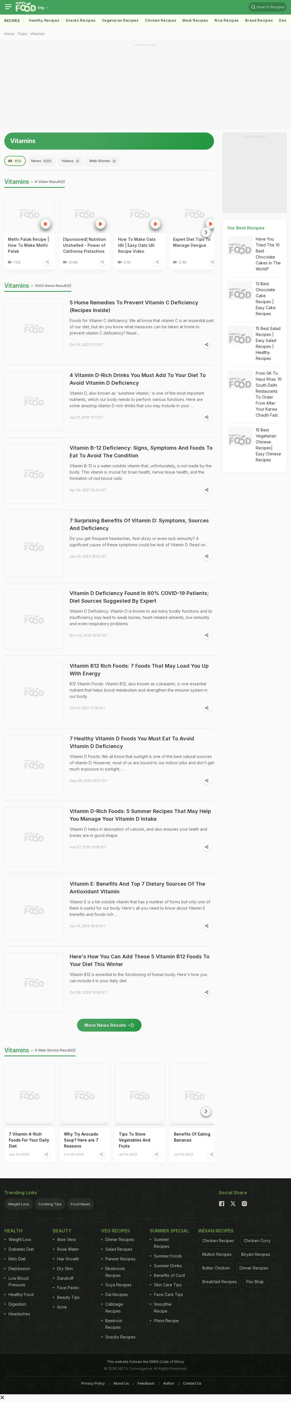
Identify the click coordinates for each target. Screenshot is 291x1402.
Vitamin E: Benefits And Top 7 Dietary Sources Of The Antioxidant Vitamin (137, 887)
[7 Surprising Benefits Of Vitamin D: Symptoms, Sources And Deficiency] (34, 546)
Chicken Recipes (160, 20)
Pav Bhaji (254, 1281)
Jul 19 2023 (128, 1154)
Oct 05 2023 (74, 1154)
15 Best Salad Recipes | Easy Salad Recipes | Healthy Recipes (268, 343)
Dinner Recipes (119, 1239)
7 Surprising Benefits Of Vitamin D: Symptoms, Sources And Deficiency (139, 524)
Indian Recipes (216, 1231)
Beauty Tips (68, 1297)
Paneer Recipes (120, 1258)
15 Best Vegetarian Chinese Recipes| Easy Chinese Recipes (268, 444)
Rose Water (68, 1249)
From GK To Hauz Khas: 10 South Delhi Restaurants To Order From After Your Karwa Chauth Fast (269, 394)
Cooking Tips (50, 1204)
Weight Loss (18, 1204)
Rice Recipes (227, 20)
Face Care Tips (168, 1294)
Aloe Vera (66, 1239)
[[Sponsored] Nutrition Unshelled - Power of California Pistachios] (85, 214)
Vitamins (37, 34)
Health (13, 1231)
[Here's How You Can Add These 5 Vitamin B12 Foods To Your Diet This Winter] (34, 982)
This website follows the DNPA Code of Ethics (145, 1362)
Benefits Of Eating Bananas (192, 1137)
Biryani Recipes (255, 1254)
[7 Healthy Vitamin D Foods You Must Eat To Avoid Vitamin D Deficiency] (34, 764)
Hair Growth (68, 1258)
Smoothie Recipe (163, 1307)
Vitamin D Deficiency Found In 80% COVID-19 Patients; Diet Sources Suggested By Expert (139, 597)
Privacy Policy (93, 1383)
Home (9, 34)
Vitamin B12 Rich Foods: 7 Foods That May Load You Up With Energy (139, 669)
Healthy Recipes (44, 20)
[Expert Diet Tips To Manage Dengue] (195, 214)
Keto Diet (17, 1258)
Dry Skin (65, 1268)
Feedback (146, 1383)
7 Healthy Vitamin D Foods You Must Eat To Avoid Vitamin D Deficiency (132, 742)
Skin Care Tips (168, 1284)
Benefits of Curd (169, 1275)
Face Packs (68, 1287)
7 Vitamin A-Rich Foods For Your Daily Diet (29, 1140)
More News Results (105, 1025)
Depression (19, 1268)
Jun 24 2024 (19, 1154)
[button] (206, 232)
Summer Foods (168, 1256)
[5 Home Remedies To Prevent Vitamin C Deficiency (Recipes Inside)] (34, 328)
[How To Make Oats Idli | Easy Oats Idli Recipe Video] (140, 214)
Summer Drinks (168, 1265)
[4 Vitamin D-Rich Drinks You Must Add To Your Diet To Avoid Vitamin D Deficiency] (34, 401)
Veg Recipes (115, 1231)
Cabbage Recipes (114, 1307)
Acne (62, 1307)
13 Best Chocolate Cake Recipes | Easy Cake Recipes (266, 298)
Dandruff (65, 1278)
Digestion (17, 1304)
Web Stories (102, 160)
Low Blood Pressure (18, 1281)
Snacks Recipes (80, 20)
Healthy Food (21, 1294)
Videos (70, 160)
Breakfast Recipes (219, 1281)
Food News (80, 1204)
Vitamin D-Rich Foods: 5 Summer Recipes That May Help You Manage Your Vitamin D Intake (140, 815)
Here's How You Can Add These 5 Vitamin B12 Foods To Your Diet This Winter (139, 960)
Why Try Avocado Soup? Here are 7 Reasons (81, 1140)
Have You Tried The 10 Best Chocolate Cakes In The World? (268, 254)
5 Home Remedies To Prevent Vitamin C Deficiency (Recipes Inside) (134, 306)
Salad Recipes (118, 1249)
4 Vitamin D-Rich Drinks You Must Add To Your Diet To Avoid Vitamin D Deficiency (138, 379)
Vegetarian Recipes (120, 20)
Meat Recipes (195, 20)
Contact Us (192, 1383)
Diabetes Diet (21, 1249)
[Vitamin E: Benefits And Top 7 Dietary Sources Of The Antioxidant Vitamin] (34, 910)
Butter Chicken (216, 1268)
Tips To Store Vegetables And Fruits (134, 1140)
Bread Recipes (259, 20)
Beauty (62, 1231)
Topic (22, 34)
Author (168, 1383)
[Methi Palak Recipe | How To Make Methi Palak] (30, 214)
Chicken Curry (257, 1240)
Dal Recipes (116, 1294)
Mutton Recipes (217, 1254)
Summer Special (169, 1231)
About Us (121, 1383)
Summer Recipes (161, 1243)
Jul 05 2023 (183, 1154)
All (14, 160)
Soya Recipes (118, 1284)
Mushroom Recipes (115, 1272)
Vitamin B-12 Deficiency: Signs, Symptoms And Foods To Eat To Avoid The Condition (141, 451)
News (41, 160)
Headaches (19, 1313)
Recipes (12, 21)
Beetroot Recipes (113, 1324)
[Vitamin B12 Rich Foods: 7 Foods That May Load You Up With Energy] (34, 692)
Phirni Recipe (166, 1320)
